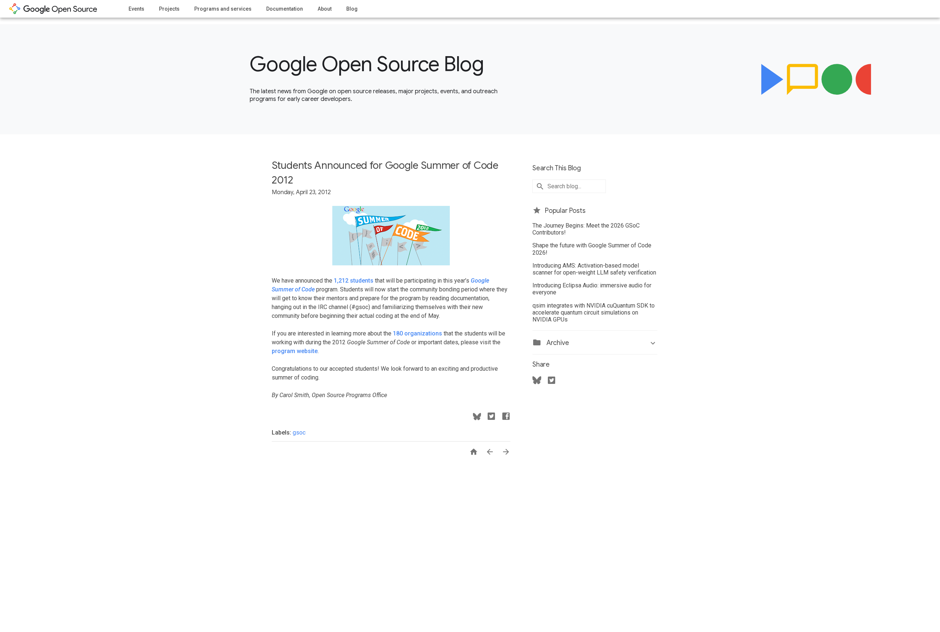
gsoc (299, 432)
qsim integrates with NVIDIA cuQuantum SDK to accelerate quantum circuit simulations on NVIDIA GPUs (593, 312)
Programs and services (223, 9)
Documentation (284, 9)
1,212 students (353, 280)
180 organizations (417, 333)
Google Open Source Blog (367, 64)
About (325, 9)
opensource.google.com (53, 9)
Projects (169, 9)
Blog (352, 9)
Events (136, 9)
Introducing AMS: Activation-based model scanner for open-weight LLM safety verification (594, 269)
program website (295, 351)
